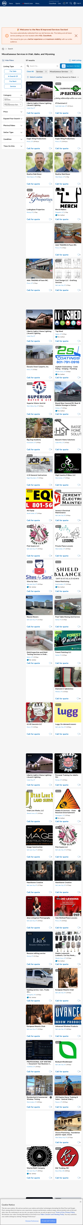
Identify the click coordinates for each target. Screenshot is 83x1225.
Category (6, 98)
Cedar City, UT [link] (31, 108)
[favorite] (50, 113)
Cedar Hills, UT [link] (59, 442)
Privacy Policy (70, 1212)
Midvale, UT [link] (58, 691)
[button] (20, 99)
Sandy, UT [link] (58, 620)
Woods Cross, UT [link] (60, 371)
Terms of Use (60, 1212)
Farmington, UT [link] (59, 815)
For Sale (13, 71)
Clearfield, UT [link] (31, 1067)
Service (13, 86)
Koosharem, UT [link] (31, 442)
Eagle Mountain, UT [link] (32, 478)
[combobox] (12, 99)
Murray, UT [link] (30, 212)
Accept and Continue (48, 1221)
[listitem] (39, 98)
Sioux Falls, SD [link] (59, 1171)
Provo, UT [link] (30, 141)
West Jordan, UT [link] (60, 478)
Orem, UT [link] (29, 369)
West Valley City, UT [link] (33, 406)
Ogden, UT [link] (58, 334)
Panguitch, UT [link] (59, 212)
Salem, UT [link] (30, 657)
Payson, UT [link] (58, 1102)
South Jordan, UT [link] (32, 513)
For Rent (13, 81)
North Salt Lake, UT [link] (61, 106)
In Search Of (13, 76)
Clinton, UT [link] (58, 408)
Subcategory (7, 103)
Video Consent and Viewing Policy (52, 1214)
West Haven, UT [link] (31, 177)
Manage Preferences (32, 1221)
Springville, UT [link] (31, 995)
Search (10, 49)
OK (80, 1201)
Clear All (30, 71)
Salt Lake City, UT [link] (60, 285)
